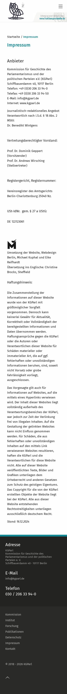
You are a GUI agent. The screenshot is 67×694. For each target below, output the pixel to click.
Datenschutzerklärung (32, 67)
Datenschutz (13, 637)
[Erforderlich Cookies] (15, 74)
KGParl (28, 664)
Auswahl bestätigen (33, 82)
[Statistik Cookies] (36, 74)
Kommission (13, 614)
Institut (10, 620)
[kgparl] (12, 11)
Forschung (11, 626)
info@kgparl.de (14, 578)
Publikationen (14, 631)
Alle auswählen (33, 89)
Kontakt (10, 648)
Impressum (12, 643)
